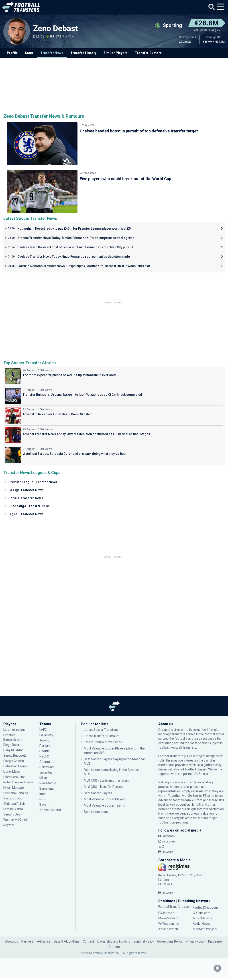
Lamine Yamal (13, 809)
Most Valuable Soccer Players (105, 799)
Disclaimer (215, 941)
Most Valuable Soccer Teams (104, 805)
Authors (114, 947)
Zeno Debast (55, 28)
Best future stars (96, 811)
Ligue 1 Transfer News (25, 514)
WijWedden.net (168, 923)
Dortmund (46, 767)
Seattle (44, 751)
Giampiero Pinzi (14, 777)
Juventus (46, 772)
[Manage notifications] (217, 968)
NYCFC (44, 756)
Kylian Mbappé (13, 787)
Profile (12, 53)
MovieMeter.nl (168, 918)
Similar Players (116, 53)
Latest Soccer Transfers (101, 729)
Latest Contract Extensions (103, 742)
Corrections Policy (169, 941)
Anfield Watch (168, 929)
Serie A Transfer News (25, 498)
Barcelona (46, 788)
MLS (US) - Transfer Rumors (104, 787)
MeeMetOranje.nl (205, 929)
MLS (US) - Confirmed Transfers (106, 780)
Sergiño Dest (12, 814)
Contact (88, 941)
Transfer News (51, 53)
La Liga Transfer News (25, 490)
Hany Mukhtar (13, 750)
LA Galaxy (46, 735)
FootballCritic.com (205, 907)
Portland (45, 745)
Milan (43, 778)
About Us (11, 941)
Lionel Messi (12, 771)
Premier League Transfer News (32, 482)
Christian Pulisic (14, 803)
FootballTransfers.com (174, 906)
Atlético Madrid (50, 810)
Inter (42, 794)
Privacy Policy (195, 941)
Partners (27, 941)
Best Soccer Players (98, 793)
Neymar (8, 825)
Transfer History (83, 53)
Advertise (44, 941)
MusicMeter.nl (202, 918)
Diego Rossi (11, 745)
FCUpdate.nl (166, 913)
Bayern (44, 804)
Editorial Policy (144, 941)
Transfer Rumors (148, 53)
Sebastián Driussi (15, 766)
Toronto (45, 740)
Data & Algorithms (66, 941)
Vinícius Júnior (13, 798)
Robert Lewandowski (18, 782)
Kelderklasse (202, 923)
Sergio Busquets (14, 755)
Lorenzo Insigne (14, 729)
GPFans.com (201, 913)
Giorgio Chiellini (13, 761)
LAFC (43, 729)
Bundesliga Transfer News (29, 506)
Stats (29, 53)
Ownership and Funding (113, 941)
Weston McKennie (15, 820)
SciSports (201, 774)
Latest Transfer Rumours (101, 736)
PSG (42, 799)
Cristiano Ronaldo (15, 793)
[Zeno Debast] (16, 31)
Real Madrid (47, 783)
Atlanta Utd (47, 762)
